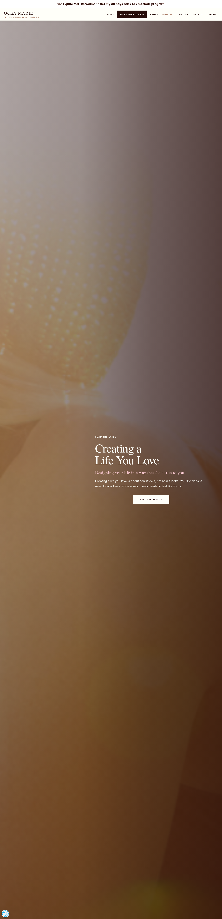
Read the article (151, 499)
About (154, 14)
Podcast (184, 14)
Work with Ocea (130, 14)
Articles (167, 14)
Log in (212, 14)
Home (110, 14)
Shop (196, 14)
